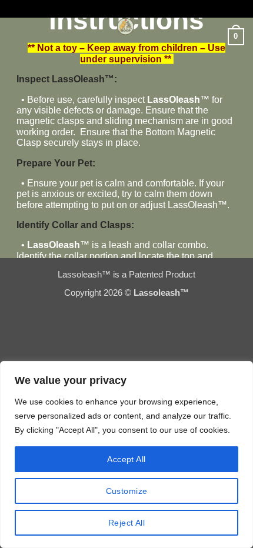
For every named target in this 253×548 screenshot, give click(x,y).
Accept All (126, 459)
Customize (127, 491)
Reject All (126, 522)
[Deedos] (125, 26)
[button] (16, 32)
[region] (126, 454)
